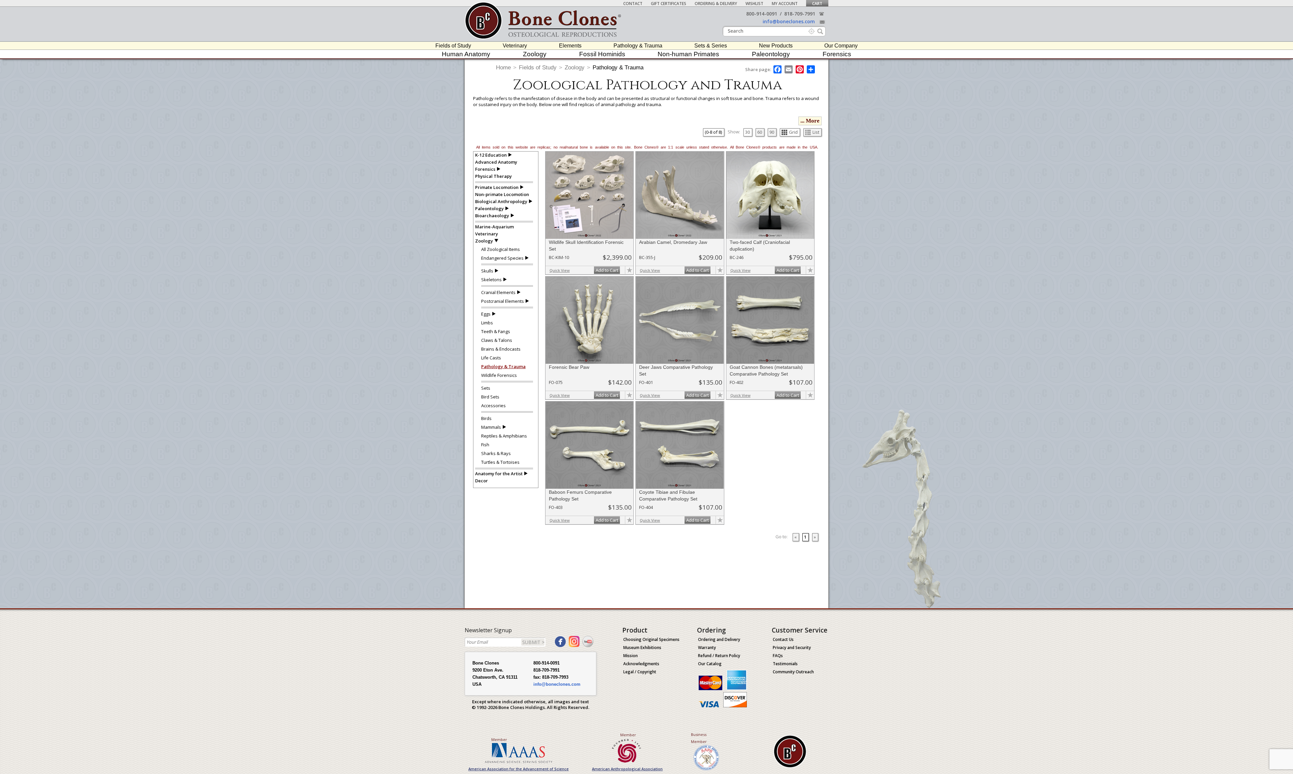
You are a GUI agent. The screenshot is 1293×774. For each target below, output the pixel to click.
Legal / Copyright (639, 672)
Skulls (487, 271)
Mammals (491, 427)
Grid (793, 132)
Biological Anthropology (501, 201)
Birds (486, 418)
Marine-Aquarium (494, 227)
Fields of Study (453, 46)
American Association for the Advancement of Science (518, 768)
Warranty (707, 647)
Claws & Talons (496, 340)
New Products (776, 46)
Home (503, 67)
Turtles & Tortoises (500, 462)
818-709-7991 (799, 13)
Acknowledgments (641, 664)
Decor (481, 481)
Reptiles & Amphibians (504, 436)
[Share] (811, 69)
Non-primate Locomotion (502, 194)
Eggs (486, 314)
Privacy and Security (792, 647)
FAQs (778, 655)
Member (499, 739)
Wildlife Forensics (499, 375)
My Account (785, 3)
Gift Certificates (668, 3)
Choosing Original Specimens (651, 639)
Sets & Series (710, 46)
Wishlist (754, 3)
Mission (630, 655)
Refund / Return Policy (719, 655)
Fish (485, 445)
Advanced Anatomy (496, 162)
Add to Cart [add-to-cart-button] (607, 270)
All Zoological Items (500, 249)
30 (747, 132)
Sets (485, 388)
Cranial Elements (498, 292)
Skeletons (491, 280)
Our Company (841, 46)
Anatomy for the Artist (499, 474)
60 (759, 132)
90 (771, 132)
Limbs (487, 323)
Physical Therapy (493, 176)
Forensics (837, 54)
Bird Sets (490, 397)
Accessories (493, 405)
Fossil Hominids (602, 54)
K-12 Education (491, 155)
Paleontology (771, 54)
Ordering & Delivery (716, 3)
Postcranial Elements (502, 301)
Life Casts (491, 358)
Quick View (560, 270)
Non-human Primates (688, 54)
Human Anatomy (466, 54)
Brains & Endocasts (501, 349)
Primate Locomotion (497, 187)
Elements (570, 46)
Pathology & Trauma (638, 46)
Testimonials (785, 664)
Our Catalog (710, 664)
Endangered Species (502, 258)
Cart (817, 3)
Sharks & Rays (496, 453)
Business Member (699, 738)
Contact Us (783, 639)
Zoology (534, 54)
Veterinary (515, 46)
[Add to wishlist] (629, 270)
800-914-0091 (761, 13)
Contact (632, 3)
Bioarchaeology (492, 216)
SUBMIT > (533, 642)
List (816, 132)
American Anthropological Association (627, 768)
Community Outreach (793, 672)
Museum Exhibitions (642, 647)
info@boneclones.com (789, 21)
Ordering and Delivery (719, 639)
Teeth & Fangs (495, 331)
